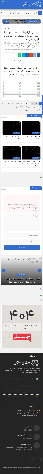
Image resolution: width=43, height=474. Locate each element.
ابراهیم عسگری (24, 103)
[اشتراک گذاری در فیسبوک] (38, 55)
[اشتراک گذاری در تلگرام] (23, 55)
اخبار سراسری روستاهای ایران (21, 379)
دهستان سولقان (13, 103)
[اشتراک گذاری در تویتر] (34, 55)
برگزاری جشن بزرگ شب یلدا (30, 415)
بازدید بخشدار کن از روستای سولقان (27, 13)
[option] (21, 271)
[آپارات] (31, 459)
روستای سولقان (25, 106)
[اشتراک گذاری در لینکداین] (27, 55)
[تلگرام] (35, 459)
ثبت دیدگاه (22, 247)
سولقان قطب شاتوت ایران (33, 110)
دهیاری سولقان (36, 106)
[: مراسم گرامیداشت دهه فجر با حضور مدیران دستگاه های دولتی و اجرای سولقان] (31, 60)
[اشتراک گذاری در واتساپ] (19, 55)
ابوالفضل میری (21, 49)
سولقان (16, 106)
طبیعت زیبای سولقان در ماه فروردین (27, 413)
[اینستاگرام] (40, 459)
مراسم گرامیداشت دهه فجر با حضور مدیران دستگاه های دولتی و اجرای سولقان (21, 36)
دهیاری (4, 103)
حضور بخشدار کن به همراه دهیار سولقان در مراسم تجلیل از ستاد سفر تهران (31, 163)
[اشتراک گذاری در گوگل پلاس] (31, 55)
